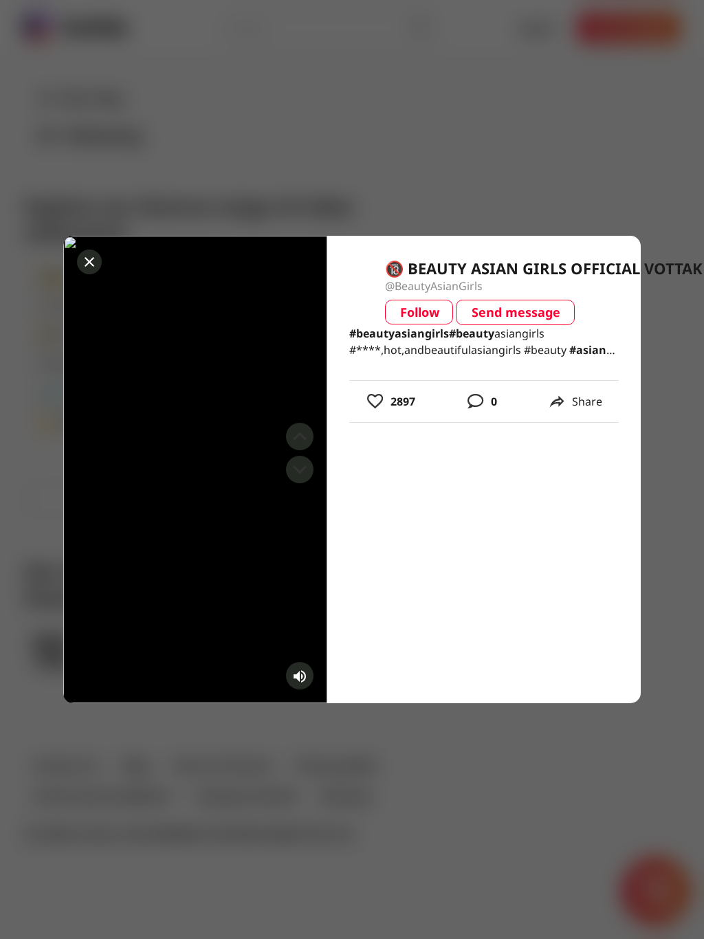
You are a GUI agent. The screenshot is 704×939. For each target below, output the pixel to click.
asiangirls (399, 333)
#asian (587, 349)
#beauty (372, 333)
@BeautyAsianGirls (434, 286)
